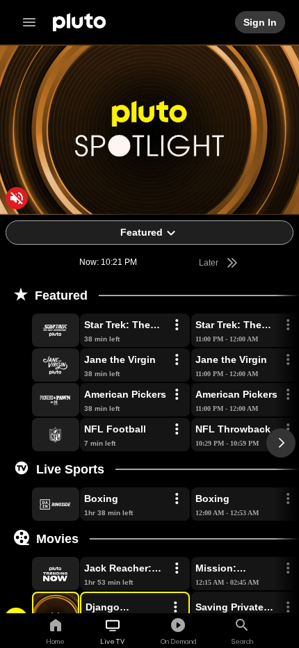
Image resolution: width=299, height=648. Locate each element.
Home (55, 641)
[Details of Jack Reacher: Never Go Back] (176, 568)
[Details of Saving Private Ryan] (287, 607)
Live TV (112, 641)
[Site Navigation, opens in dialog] (33, 22)
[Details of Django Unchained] (175, 607)
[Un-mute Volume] (17, 198)
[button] (39, 330)
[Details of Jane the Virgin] (176, 360)
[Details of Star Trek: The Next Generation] (176, 325)
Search (242, 641)
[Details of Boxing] (176, 499)
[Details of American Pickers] (176, 395)
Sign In (261, 22)
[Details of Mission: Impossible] (287, 568)
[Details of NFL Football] (176, 429)
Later (210, 263)
